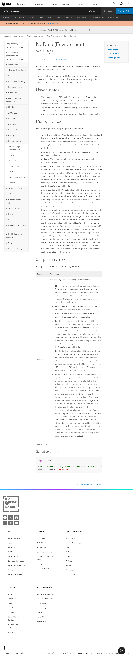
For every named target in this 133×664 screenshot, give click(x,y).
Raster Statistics (15, 161)
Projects (31, 17)
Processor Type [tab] (15, 220)
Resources (108, 11)
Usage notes (112, 50)
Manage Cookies (85, 653)
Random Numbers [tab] (16, 130)
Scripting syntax (114, 58)
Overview (93, 11)
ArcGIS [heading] (10, 531)
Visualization (45, 17)
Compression (14, 166)
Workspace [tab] (13, 64)
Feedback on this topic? (91, 484)
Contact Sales (124, 11)
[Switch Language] (121, 3)
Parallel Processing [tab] (16, 81)
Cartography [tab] (13, 135)
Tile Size (12, 172)
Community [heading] (42, 531)
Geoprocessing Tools (22, 36)
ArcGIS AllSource (11, 11)
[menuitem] (17, 538)
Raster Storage (70, 36)
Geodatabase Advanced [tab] (13, 100)
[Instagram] (10, 523)
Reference (113, 17)
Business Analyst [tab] (16, 249)
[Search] (114, 3)
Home (6, 17)
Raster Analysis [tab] (15, 87)
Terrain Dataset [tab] (15, 188)
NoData (12, 183)
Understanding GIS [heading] (74, 531)
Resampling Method (17, 177)
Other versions (60, 59)
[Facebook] (5, 517)
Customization (97, 17)
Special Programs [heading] (44, 587)
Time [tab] (10, 243)
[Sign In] (129, 4)
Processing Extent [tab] (16, 76)
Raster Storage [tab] (14, 141)
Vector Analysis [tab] (15, 208)
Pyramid (12, 155)
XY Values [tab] (12, 113)
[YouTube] (16, 523)
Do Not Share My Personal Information (113, 653)
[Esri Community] (5, 523)
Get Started (18, 17)
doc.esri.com (52, 23)
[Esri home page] (7, 4)
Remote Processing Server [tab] (16, 227)
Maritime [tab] (12, 214)
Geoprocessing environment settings (14, 45)
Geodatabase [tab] (14, 93)
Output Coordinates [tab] (17, 70)
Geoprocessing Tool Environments (47, 36)
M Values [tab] (12, 118)
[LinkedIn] (16, 517)
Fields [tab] (11, 107)
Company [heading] (12, 587)
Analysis (68, 17)
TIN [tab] (9, 194)
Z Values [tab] (12, 124)
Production (81, 17)
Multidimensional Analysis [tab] (15, 236)
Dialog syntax (113, 54)
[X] (10, 517)
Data (57, 17)
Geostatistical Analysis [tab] (13, 201)
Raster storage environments (14, 148)
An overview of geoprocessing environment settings (14, 55)
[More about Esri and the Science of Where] (11, 504)
